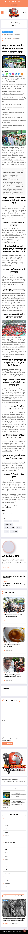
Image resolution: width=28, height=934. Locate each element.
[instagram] (15, 5)
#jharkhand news (17, 34)
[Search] (23, 13)
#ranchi (16, 36)
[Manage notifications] (24, 930)
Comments (4, 706)
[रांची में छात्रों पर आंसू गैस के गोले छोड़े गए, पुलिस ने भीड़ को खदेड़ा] (14, 604)
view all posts (5, 567)
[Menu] (2, 12)
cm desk (6, 828)
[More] (22, 74)
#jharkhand (11, 34)
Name (3, 720)
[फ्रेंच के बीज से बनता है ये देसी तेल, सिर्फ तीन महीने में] (14, 634)
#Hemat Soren (6, 34)
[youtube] (16, 5)
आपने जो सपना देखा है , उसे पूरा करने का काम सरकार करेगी (13, 189)
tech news (7, 876)
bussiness (6, 825)
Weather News (7, 883)
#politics (12, 36)
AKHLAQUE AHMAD (7, 38)
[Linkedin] (16, 74)
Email (3, 729)
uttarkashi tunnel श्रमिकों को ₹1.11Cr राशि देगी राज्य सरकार (13, 577)
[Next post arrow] (24, 584)
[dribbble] (13, 5)
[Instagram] (13, 74)
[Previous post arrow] (24, 576)
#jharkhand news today (6, 36)
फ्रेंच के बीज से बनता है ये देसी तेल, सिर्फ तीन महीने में (12, 646)
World (6, 887)
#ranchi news (20, 36)
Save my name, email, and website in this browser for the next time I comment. (13, 739)
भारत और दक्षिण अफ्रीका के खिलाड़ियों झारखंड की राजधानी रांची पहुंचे (19, 793)
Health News (7, 846)
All (5, 818)
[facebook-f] (11, 5)
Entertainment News (8, 839)
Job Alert (6, 859)
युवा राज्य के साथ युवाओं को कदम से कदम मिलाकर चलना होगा (13, 192)
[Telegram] (19, 74)
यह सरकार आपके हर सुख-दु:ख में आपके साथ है (11, 179)
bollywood (7, 822)
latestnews (7, 863)
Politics (11, 31)
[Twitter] (10, 74)
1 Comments (6, 40)
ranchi (6, 870)
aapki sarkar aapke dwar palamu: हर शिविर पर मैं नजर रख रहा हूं (13, 173)
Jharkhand (5, 31)
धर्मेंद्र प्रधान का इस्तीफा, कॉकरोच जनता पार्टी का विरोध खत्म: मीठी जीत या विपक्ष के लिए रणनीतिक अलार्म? (12, 676)
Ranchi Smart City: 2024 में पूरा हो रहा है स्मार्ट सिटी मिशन (13, 584)
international (7, 853)
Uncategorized (7, 880)
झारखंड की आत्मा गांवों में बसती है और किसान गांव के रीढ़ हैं (13, 182)
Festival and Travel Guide (10, 842)
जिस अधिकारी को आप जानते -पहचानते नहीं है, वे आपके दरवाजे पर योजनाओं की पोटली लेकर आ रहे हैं (13, 177)
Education (7, 835)
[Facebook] (3, 74)
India (6, 849)
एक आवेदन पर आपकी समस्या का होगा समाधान (11, 175)
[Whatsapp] (7, 74)
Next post (5, 581)
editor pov (7, 832)
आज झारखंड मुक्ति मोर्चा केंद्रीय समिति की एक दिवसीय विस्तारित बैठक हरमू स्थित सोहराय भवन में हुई (18, 803)
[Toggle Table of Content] (22, 170)
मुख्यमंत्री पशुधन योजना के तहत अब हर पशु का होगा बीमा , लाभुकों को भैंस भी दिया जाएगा (13, 184)
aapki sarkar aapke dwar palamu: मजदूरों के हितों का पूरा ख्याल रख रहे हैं (13, 187)
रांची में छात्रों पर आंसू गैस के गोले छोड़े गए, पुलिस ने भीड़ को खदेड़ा (13, 616)
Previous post (6, 573)
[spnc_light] (26, 13)
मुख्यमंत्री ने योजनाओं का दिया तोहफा (10, 193)
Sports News (7, 873)
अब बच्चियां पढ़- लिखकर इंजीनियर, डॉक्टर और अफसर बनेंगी (13, 191)
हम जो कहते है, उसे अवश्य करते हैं (9, 181)
